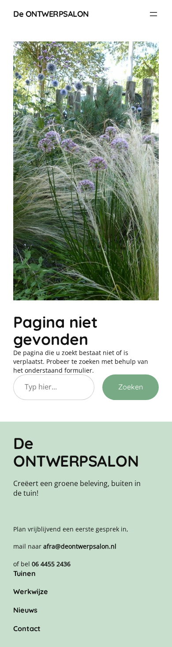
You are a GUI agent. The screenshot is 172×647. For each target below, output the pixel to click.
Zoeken (130, 386)
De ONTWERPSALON (51, 14)
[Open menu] (153, 14)
